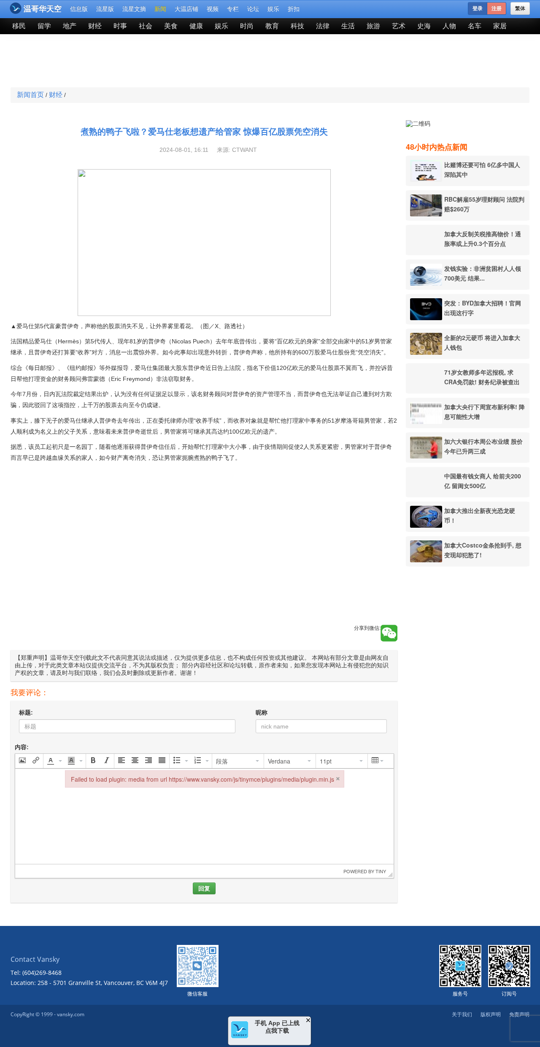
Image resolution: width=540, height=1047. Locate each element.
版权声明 (491, 1014)
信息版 (79, 8)
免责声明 (519, 1014)
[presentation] (22, 761)
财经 (95, 26)
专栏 (233, 8)
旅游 (373, 26)
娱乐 (273, 8)
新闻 (160, 8)
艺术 (398, 26)
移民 (19, 26)
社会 (145, 26)
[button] (22, 761)
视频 (213, 8)
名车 (474, 26)
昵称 (261, 712)
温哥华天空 (43, 9)
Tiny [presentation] (380, 871)
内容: (22, 747)
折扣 (294, 8)
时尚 (247, 26)
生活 (348, 26)
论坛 (253, 8)
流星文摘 (134, 8)
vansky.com (70, 1014)
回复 (204, 888)
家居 (500, 26)
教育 (272, 26)
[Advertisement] (208, 62)
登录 (477, 8)
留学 (44, 26)
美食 (171, 26)
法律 (322, 26)
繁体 (520, 8)
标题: (26, 712)
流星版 (105, 8)
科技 (297, 26)
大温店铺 (186, 8)
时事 (120, 26)
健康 (196, 26)
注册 (496, 8)
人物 (449, 26)
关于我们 (462, 1014)
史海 (424, 26)
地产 (69, 26)
